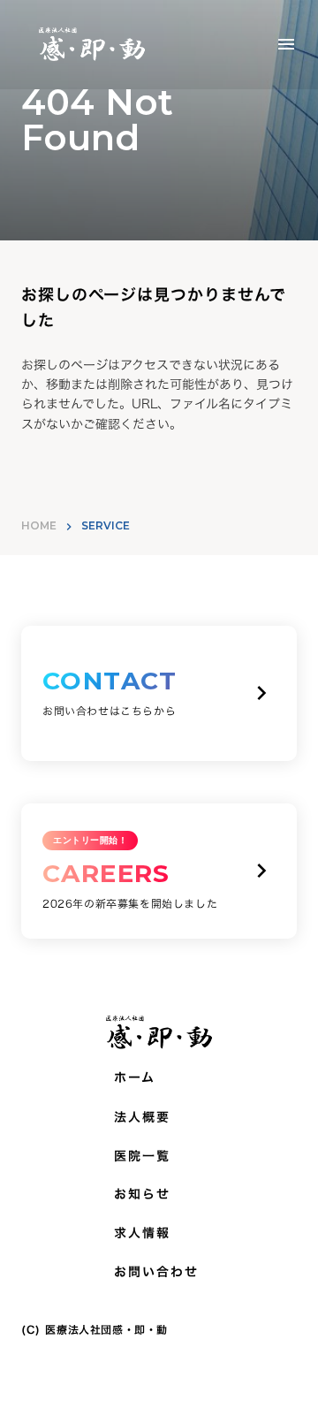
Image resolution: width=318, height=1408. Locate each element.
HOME (39, 525)
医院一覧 (142, 1156)
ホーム (134, 1077)
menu (286, 44)
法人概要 (142, 1117)
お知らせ (142, 1194)
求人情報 (142, 1233)
